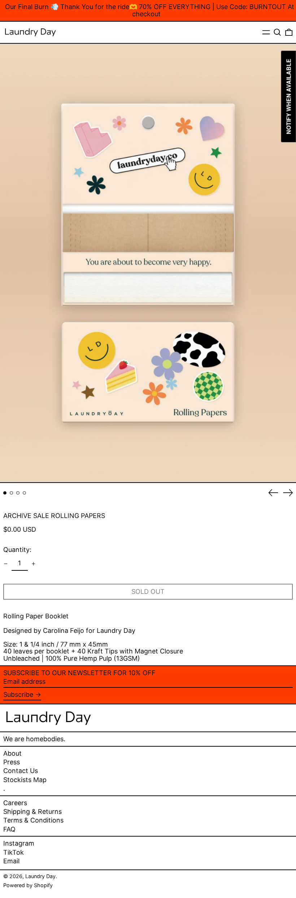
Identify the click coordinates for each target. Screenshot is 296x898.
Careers (15, 803)
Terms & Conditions (33, 820)
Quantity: (17, 549)
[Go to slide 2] (11, 493)
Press (11, 762)
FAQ (9, 829)
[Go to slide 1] (4, 493)
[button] (277, 32)
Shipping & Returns (32, 811)
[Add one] (33, 564)
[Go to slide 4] (24, 493)
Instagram (18, 843)
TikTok (13, 852)
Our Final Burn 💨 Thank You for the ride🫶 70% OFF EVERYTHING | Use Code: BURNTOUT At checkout (149, 10)
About (12, 753)
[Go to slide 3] (17, 493)
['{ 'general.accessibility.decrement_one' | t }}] (6, 564)
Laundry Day (40, 876)
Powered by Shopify (28, 885)
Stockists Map (25, 779)
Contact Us (20, 770)
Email (11, 861)
